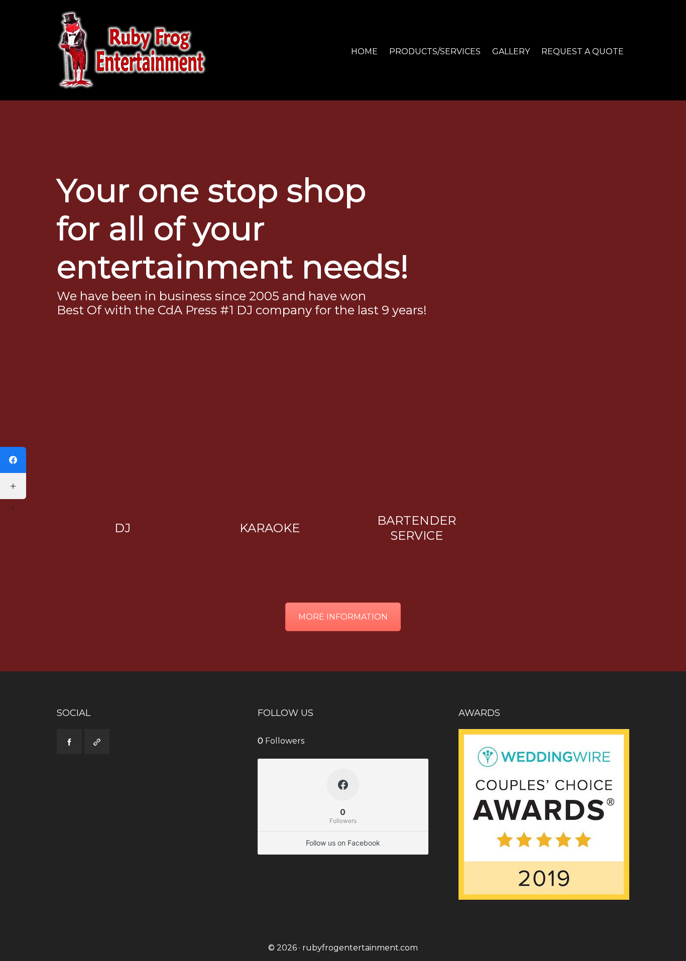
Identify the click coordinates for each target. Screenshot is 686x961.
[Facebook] (13, 460)
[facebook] (69, 741)
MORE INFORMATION (343, 617)
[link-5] (96, 741)
